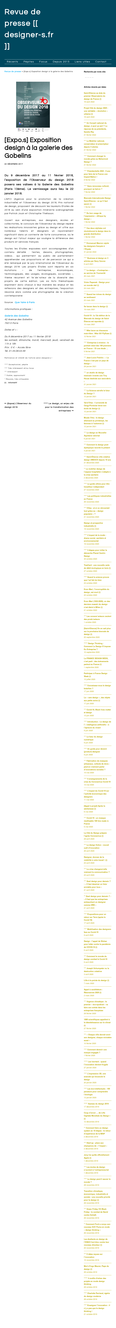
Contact (101, 61)
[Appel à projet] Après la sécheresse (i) (94, 807)
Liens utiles (82, 61)
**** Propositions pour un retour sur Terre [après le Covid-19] (95, 917)
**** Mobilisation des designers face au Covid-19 (97, 930)
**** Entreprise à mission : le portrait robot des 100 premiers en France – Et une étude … (97, 345)
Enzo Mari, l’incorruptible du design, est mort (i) (96, 590)
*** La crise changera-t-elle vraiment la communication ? (97, 870)
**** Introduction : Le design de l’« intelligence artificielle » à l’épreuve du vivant (97, 724)
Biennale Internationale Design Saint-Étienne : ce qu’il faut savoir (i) (97, 201)
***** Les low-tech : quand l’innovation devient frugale (96, 1063)
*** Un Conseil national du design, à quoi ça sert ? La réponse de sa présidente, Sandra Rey (95, 127)
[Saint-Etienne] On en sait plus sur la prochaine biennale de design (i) (97, 631)
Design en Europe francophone (23, 389)
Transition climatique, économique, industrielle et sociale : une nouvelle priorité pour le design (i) (97, 1195)
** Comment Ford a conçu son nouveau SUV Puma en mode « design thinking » (97, 1227)
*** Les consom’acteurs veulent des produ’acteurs (97, 617)
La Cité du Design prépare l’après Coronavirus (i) (95, 834)
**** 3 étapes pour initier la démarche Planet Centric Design (95, 553)
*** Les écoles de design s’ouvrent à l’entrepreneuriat (96, 1168)
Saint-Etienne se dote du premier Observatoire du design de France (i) (94, 96)
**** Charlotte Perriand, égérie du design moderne (97, 1294)
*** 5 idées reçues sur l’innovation (93, 1255)
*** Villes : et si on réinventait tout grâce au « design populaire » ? (96, 511)
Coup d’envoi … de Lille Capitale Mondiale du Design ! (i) (97, 1115)
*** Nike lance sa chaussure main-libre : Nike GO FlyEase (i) (97, 332)
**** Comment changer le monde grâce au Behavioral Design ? (96, 159)
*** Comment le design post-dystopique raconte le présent (97, 446)
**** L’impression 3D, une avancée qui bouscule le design (95, 1076)
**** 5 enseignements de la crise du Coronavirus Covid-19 (97, 780)
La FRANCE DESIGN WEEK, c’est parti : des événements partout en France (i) (96, 661)
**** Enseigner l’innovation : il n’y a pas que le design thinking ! (97, 1308)
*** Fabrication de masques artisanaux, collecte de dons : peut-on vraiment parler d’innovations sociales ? (97, 765)
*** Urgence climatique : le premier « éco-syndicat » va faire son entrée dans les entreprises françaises (96, 1006)
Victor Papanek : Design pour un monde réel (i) (97, 283)
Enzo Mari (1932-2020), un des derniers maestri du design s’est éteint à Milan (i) (97, 604)
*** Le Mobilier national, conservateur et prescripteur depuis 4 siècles (96, 143)
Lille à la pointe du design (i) (96, 980)
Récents (12, 61)
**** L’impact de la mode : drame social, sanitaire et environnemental (95, 538)
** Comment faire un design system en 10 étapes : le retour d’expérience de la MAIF (97, 1130)
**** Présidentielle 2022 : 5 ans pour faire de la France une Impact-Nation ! (97, 174)
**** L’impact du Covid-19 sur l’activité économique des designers (96, 793)
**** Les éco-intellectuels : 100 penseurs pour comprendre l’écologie (97, 1091)
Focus (43, 61)
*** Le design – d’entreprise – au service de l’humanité (96, 271)
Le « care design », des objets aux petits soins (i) (97, 699)
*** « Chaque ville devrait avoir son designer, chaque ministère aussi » (97, 1037)
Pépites (28, 61)
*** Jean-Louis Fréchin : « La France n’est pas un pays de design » (96, 360)
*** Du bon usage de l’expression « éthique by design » (95, 216)
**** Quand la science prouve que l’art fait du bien (96, 578)
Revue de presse (13, 72)
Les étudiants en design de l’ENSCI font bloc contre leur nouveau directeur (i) (96, 1242)
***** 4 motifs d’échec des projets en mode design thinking (95, 1281)
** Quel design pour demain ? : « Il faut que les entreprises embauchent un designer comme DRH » (97, 900)
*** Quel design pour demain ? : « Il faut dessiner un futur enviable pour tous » (97, 884)
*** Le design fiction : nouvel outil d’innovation (96, 846)
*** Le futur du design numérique (93, 738)
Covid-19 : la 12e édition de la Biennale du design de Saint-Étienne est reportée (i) (97, 318)
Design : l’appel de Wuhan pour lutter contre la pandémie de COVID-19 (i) (97, 944)
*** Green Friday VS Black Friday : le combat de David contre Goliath (96, 1212)
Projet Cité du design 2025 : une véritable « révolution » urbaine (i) (96, 111)
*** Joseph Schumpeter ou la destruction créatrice (96, 970)
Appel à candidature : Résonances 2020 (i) (93, 991)
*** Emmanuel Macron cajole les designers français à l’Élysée (96, 246)
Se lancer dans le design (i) (96, 306)
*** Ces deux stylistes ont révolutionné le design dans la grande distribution (97, 231)
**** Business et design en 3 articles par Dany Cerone (96, 259)
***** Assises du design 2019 (96, 1103)
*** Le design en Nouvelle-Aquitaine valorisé (95, 434)
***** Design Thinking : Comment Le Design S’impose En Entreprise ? (97, 646)
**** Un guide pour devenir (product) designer (95, 750)
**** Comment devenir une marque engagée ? (95, 1051)
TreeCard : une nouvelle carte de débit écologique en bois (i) (97, 566)
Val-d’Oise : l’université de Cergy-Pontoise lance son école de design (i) (95, 405)
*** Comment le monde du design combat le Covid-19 (95, 958)
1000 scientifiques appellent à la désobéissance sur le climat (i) (97, 1022)
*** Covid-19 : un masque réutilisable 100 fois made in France (96, 821)
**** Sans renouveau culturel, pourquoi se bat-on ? (96, 187)
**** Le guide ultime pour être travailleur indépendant (96, 485)
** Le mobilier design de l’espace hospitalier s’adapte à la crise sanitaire (97, 471)
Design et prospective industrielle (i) (93, 524)
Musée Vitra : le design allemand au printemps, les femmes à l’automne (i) (96, 420)
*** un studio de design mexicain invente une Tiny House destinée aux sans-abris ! (97, 377)
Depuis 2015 (61, 61)
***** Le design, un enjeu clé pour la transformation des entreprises (59, 407)
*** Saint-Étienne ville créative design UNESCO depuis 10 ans (97, 458)
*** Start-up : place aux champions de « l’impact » (95, 1144)
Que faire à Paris (25, 302)
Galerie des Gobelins (17, 316)
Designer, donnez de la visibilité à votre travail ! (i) (95, 858)
